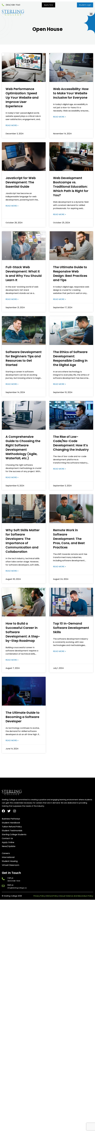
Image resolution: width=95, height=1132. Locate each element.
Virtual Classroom (10, 865)
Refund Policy (52, 896)
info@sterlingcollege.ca (17, 888)
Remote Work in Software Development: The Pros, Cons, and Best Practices (69, 539)
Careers (6, 853)
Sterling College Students (14, 834)
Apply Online (8, 842)
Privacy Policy (39, 896)
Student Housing (10, 861)
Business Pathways (11, 818)
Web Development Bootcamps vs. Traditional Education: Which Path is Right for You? (70, 186)
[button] (91, 14)
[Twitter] (9, 811)
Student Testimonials (12, 830)
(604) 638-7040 (13, 881)
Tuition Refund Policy (12, 826)
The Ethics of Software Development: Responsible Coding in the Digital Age (70, 358)
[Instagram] (14, 811)
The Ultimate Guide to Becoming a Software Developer (22, 716)
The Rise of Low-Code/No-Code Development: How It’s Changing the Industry (71, 443)
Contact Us (7, 838)
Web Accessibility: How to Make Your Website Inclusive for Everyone (71, 93)
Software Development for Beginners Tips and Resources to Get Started (24, 358)
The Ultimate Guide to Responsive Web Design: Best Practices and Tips (70, 273)
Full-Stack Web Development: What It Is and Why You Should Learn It (24, 273)
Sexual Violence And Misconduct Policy (76, 896)
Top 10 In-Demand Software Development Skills (71, 627)
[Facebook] (3, 811)
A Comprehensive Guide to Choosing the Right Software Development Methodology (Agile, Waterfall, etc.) (23, 447)
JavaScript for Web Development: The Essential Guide (21, 182)
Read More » (12, 125)
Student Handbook (11, 822)
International (8, 857)
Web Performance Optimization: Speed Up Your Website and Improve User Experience (22, 97)
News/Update (8, 846)
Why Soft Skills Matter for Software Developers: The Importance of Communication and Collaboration (23, 541)
